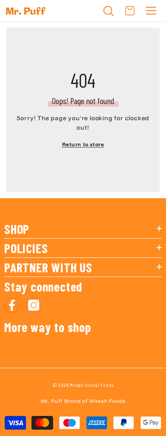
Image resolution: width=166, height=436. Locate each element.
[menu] (151, 11)
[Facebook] (12, 305)
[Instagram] (33, 305)
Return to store (83, 144)
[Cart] (130, 10)
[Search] (108, 11)
